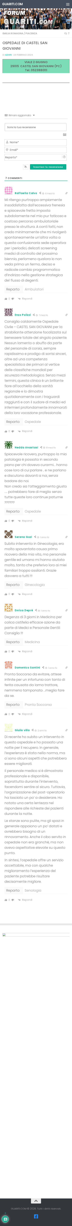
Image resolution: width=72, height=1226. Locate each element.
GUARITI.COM (12, 4)
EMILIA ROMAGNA (13, 33)
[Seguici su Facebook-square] (36, 1216)
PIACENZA (31, 33)
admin (8, 54)
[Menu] (68, 4)
